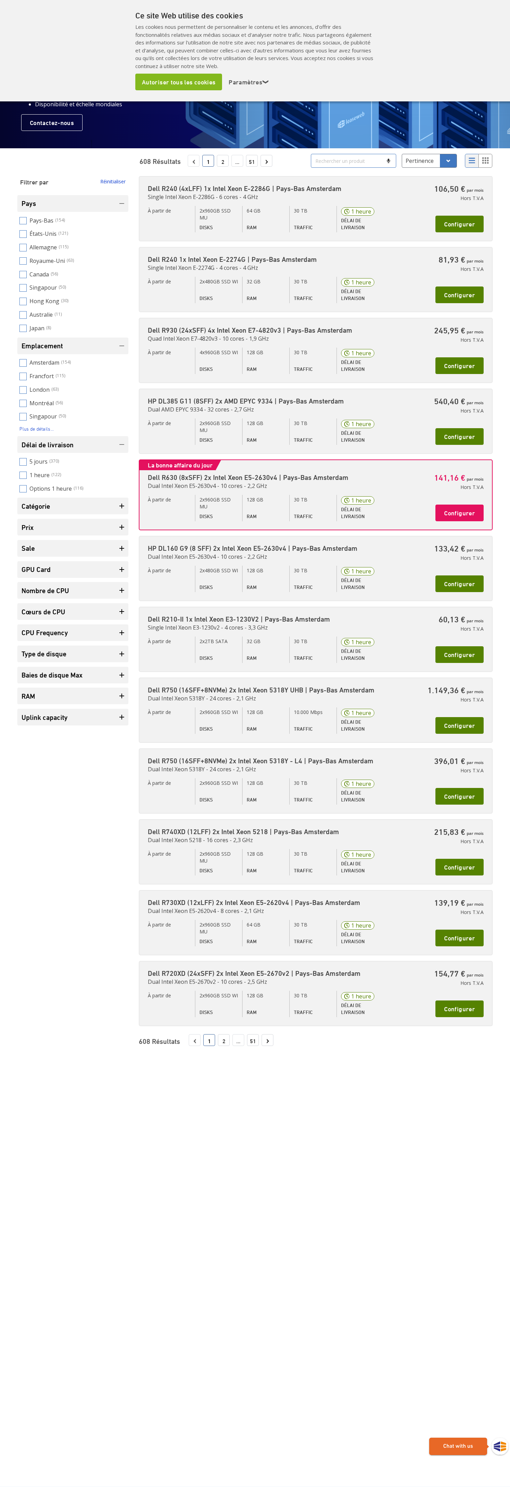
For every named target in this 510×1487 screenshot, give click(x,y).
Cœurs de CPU (43, 612)
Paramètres (249, 81)
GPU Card (36, 569)
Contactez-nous (52, 122)
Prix (28, 527)
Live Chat (468, 1446)
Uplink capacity (45, 717)
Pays (29, 203)
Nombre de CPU (45, 591)
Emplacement (42, 346)
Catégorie (36, 506)
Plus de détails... (36, 429)
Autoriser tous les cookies (178, 81)
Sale (28, 548)
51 (252, 162)
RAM (28, 696)
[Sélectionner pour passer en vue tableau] (485, 161)
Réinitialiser (113, 181)
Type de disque (44, 654)
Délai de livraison (48, 445)
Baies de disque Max (52, 675)
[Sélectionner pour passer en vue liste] (472, 161)
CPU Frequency (45, 633)
